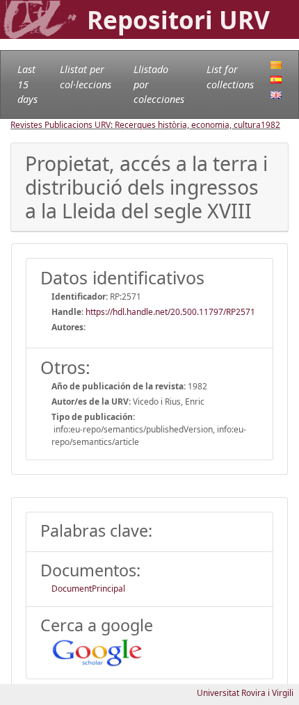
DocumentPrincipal (88, 588)
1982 (270, 125)
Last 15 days (27, 84)
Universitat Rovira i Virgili (245, 693)
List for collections (230, 77)
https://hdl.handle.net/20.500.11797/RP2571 (170, 312)
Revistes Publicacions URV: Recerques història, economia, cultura (135, 125)
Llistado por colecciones (159, 84)
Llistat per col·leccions (85, 77)
